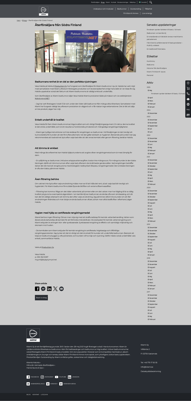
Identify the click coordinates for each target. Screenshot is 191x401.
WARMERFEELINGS (37, 384)
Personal (150, 75)
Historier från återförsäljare (157, 68)
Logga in (44, 394)
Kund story (151, 61)
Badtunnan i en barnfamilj (156, 33)
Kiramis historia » (34, 362)
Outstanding (135, 9)
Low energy (147, 13)
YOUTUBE (62, 377)
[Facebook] (37, 289)
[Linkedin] (49, 289)
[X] (55, 289)
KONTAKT (35, 394)
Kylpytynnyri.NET (42, 98)
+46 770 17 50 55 (150, 362)
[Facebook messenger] (43, 289)
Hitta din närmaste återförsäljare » (41, 365)
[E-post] (61, 289)
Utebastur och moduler (103, 9)
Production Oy (60, 86)
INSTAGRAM (49, 377)
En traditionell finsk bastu (156, 49)
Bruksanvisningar (122, 2)
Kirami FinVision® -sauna (156, 72)
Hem (18, 20)
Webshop (133, 2)
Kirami (108, 2)
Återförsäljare (95, 2)
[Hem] (43, 11)
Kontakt (113, 2)
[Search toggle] (150, 2)
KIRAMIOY (53, 384)
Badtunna (150, 65)
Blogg (103, 2)
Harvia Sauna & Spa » (35, 368)
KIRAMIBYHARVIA (69, 384)
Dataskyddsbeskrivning (151, 371)
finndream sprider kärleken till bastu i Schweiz (164, 30)
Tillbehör (148, 9)
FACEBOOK (35, 377)
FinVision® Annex (130, 13)
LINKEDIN (75, 377)
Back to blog (41, 298)
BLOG (29, 394)
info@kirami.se (147, 367)
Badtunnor (122, 9)
